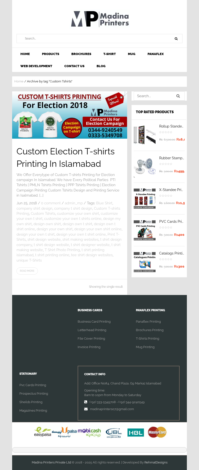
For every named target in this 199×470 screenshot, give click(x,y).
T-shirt (109, 54)
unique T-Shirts (29, 260)
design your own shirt (55, 229)
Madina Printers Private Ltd (51, 462)
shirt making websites (80, 239)
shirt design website (44, 239)
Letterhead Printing (92, 330)
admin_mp (74, 203)
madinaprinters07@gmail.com (112, 409)
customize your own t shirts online (72, 218)
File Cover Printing (91, 338)
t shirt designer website (90, 245)
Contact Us (74, 66)
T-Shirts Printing (147, 338)
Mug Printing (145, 347)
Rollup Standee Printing (178, 126)
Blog (101, 66)
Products (50, 54)
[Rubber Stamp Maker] (145, 167)
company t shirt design (73, 208)
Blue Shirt (104, 203)
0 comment (51, 203)
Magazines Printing (33, 410)
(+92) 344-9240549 (131, 402)
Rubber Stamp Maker (176, 158)
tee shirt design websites (92, 255)
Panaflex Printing (148, 321)
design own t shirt (77, 224)
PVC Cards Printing (174, 221)
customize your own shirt (78, 213)
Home (25, 54)
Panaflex (156, 54)
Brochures (81, 54)
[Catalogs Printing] (145, 262)
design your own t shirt (36, 234)
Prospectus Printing (33, 393)
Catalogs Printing (173, 253)
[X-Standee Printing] (145, 198)
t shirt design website (51, 245)
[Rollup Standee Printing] (145, 135)
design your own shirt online (98, 229)
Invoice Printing (89, 347)
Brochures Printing (150, 330)
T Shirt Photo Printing (62, 250)
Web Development (36, 66)
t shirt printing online (52, 255)
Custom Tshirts (43, 213)
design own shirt (47, 224)
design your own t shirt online (81, 234)
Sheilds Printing (30, 402)
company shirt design (34, 208)
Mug (131, 54)
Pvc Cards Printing (32, 385)
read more (27, 271)
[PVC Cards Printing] (145, 230)
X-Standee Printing (174, 190)
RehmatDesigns (155, 462)
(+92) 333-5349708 (103, 402)
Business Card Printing (94, 321)
